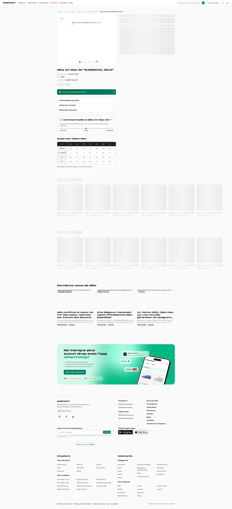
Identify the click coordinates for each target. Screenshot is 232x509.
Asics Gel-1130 (101, 433)
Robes (119, 425)
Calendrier (64, 3)
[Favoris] (223, 3)
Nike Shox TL (101, 427)
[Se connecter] (227, 3)
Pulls (139, 420)
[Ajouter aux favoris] (61, 18)
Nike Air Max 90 (93, 11)
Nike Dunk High (63, 436)
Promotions (54, 3)
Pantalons (160, 422)
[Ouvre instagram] (59, 364)
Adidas (120, 436)
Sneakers (21, 3)
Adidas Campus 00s (103, 430)
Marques (60, 11)
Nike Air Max (82, 11)
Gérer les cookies (112, 451)
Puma (139, 433)
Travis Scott (100, 415)
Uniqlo (159, 436)
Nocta (139, 443)
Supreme (60, 418)
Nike (66, 11)
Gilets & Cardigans (144, 412)
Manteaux (160, 415)
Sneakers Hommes (125, 351)
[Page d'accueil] (9, 3)
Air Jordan (121, 440)
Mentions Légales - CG (64, 451)
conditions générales (103, 383)
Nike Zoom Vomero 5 (84, 433)
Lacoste (140, 436)
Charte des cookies (99, 451)
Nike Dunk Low (63, 433)
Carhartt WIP (162, 433)
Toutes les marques (156, 371)
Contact (150, 368)
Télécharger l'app (213, 3)
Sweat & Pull (161, 418)
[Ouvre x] (66, 364)
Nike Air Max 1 (82, 436)
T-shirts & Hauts (143, 424)
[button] (4, 506)
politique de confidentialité (84, 383)
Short (119, 415)
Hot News (151, 358)
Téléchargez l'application (75, 319)
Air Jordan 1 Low (63, 427)
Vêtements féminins (125, 366)
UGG (58, 415)
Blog (71, 3)
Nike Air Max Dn (83, 430)
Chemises (121, 412)
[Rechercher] (203, 2)
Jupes (119, 418)
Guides (150, 361)
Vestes (119, 422)
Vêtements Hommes (126, 362)
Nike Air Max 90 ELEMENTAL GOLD (111, 11)
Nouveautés (43, 3)
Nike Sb (79, 412)
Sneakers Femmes (125, 355)
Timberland (61, 412)
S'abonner (107, 379)
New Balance (122, 443)
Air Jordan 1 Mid (63, 430)
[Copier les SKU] (76, 80)
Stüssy (98, 412)
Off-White (80, 415)
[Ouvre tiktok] (73, 364)
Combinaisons (162, 412)
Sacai (79, 418)
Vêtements (32, 3)
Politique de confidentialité (82, 451)
